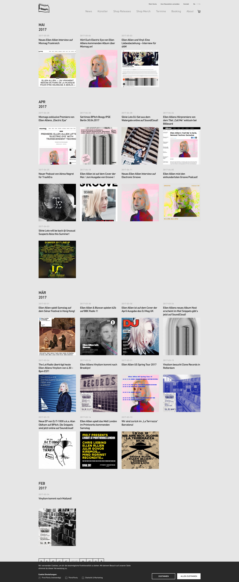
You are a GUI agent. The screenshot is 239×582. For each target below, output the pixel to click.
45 (90, 561)
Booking (176, 11)
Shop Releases (122, 11)
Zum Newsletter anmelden (170, 4)
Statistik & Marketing (94, 578)
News (88, 11)
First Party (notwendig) (51, 578)
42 (66, 561)
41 (60, 561)
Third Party (73, 578)
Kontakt (186, 4)
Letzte (101, 562)
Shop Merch (143, 11)
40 (53, 561)
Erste (41, 562)
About (190, 11)
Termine (161, 11)
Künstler (103, 11)
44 (83, 561)
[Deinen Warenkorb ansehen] (197, 12)
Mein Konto (153, 4)
